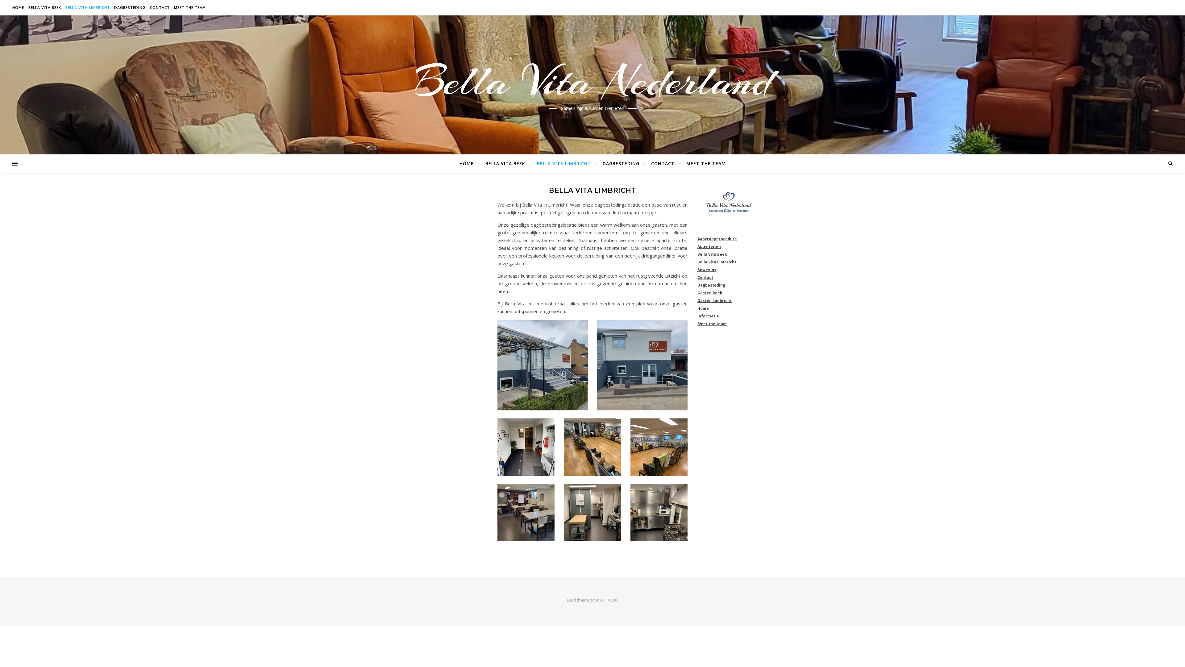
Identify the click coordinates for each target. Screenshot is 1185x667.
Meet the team (190, 7)
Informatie (708, 316)
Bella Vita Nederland (592, 81)
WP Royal (608, 600)
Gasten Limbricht (714, 300)
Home (18, 7)
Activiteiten (709, 246)
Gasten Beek (709, 293)
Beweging (707, 269)
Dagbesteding (130, 7)
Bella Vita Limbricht (87, 7)
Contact (160, 7)
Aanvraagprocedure (717, 238)
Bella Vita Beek (44, 7)
